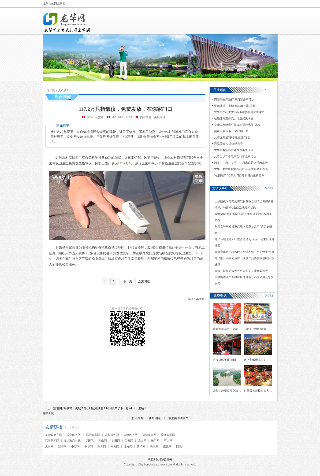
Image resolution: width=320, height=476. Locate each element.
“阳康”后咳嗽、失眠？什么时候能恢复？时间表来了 (88, 408)
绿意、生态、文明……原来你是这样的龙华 (241, 162)
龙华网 (51, 90)
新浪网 (141, 446)
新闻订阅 (154, 418)
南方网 (115, 446)
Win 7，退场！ (138, 408)
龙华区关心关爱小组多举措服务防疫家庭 (239, 112)
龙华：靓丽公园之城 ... (227, 390)
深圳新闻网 (52, 440)
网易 (179, 446)
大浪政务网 (130, 434)
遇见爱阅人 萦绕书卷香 (228, 143)
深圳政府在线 (72, 440)
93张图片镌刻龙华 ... (256, 329)
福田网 (89, 440)
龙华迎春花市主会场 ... (227, 329)
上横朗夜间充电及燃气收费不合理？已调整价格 (244, 201)
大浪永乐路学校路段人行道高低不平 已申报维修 (244, 252)
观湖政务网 (74, 434)
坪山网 (168, 440)
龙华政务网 (112, 434)
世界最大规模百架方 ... (258, 390)
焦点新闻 (63, 90)
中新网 (75, 446)
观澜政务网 (168, 434)
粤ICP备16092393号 (160, 459)
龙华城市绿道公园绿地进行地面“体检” (237, 124)
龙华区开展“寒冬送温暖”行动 (232, 137)
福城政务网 (149, 434)
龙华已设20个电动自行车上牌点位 (235, 156)
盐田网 (116, 440)
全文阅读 (144, 281)
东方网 (101, 446)
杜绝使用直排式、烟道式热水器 (233, 118)
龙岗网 (142, 440)
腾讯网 (154, 446)
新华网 (62, 446)
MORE (269, 90)
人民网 (49, 446)
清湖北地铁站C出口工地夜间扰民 (235, 207)
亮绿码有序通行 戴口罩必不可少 (234, 99)
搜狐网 (167, 446)
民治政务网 (93, 434)
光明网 (155, 440)
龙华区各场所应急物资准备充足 (233, 150)
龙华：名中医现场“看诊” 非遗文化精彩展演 (241, 169)
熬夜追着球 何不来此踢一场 (231, 131)
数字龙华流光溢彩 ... (256, 360)
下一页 (127, 281)
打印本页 (137, 418)
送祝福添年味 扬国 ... (226, 360)
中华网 (88, 446)
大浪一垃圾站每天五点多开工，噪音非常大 (241, 271)
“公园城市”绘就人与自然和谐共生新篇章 (239, 175)
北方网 (128, 446)
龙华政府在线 (53, 434)
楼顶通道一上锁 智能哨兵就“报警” (235, 105)
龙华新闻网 (67, 22)
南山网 (102, 440)
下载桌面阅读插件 (177, 418)
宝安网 (129, 440)
